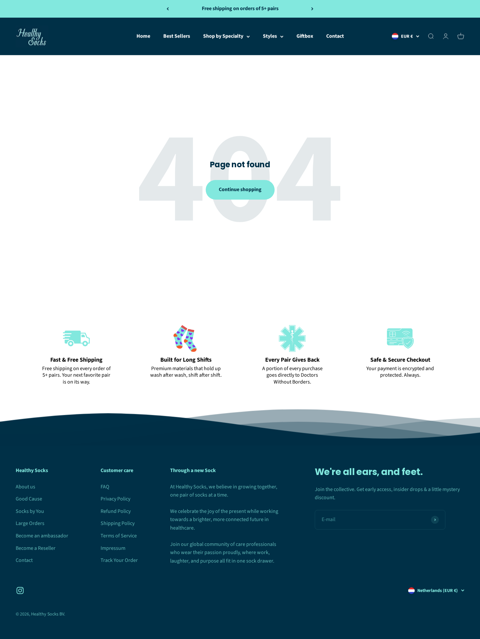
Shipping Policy (118, 523)
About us (25, 486)
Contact (335, 36)
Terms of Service (119, 535)
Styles (270, 36)
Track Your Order (119, 560)
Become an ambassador (42, 535)
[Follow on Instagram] (20, 590)
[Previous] (168, 9)
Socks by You (30, 511)
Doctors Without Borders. (296, 378)
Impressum (113, 548)
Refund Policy (116, 511)
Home (143, 36)
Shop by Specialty (223, 36)
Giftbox (304, 36)
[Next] (312, 9)
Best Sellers (176, 36)
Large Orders (30, 523)
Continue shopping (240, 189)
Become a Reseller (36, 548)
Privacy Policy (115, 498)
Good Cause (29, 498)
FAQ (105, 486)
